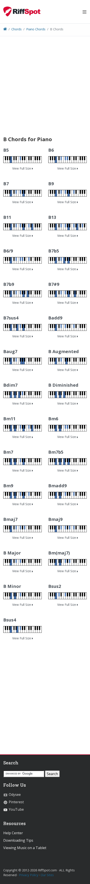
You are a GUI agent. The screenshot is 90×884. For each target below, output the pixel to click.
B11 (7, 217)
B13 (52, 217)
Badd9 (55, 318)
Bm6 (53, 419)
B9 (51, 184)
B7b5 (53, 251)
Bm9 (8, 486)
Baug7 (10, 351)
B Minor (12, 586)
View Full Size (22, 168)
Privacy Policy (28, 875)
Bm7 (8, 452)
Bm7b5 (55, 452)
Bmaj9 (55, 519)
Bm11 (9, 419)
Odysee (14, 794)
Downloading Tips (18, 840)
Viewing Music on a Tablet (24, 847)
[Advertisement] (45, 91)
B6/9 (8, 251)
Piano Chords (35, 29)
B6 (51, 150)
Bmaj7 (10, 519)
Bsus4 (9, 620)
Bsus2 (54, 586)
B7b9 (8, 284)
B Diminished (63, 385)
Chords (16, 29)
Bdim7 (10, 385)
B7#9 (53, 284)
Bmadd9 (57, 486)
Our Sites (47, 875)
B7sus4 (10, 318)
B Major (12, 553)
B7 (6, 184)
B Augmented (63, 351)
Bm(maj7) (59, 553)
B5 (6, 150)
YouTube (16, 809)
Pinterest (16, 802)
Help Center (13, 833)
